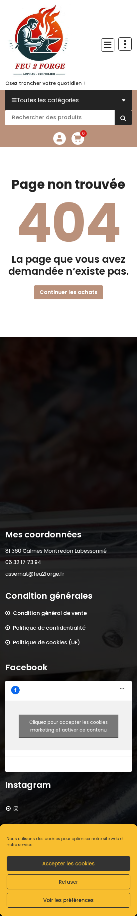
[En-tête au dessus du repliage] (125, 44)
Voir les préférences (68, 900)
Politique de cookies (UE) (46, 642)
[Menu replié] (107, 45)
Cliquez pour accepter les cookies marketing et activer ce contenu (68, 726)
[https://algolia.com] (12, 808)
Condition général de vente (50, 613)
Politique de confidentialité (49, 628)
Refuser (68, 881)
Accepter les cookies (68, 863)
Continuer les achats (68, 292)
